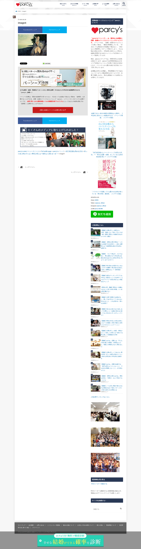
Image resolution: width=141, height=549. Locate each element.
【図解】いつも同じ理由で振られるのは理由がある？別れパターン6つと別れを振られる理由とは (111, 388)
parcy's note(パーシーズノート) (24, 4)
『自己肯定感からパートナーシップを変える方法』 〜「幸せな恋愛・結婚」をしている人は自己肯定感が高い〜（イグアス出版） (107, 155)
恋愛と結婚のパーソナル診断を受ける (52, 110)
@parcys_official (99, 203)
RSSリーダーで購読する (99, 484)
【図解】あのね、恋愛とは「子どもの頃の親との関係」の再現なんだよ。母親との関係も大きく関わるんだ (111, 343)
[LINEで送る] (46, 64)
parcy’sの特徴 (74, 4)
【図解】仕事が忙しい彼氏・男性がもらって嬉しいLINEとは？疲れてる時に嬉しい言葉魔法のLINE (112, 332)
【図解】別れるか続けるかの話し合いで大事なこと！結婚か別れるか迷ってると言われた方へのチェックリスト (111, 312)
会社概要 (31, 525)
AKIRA (97, 200)
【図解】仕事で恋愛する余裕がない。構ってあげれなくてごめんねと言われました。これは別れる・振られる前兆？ (111, 300)
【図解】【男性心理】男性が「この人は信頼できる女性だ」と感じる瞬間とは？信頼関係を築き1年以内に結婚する (111, 245)
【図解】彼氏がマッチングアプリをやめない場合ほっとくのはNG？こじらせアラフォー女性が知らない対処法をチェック (112, 278)
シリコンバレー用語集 (53, 525)
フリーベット (36, 527)
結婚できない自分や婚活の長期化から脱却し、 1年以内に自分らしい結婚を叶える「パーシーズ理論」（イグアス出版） (107, 115)
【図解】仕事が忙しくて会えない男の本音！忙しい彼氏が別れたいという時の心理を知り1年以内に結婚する (111, 355)
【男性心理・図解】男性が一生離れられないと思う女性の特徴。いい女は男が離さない (111, 289)
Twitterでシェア (54, 30)
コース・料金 (85, 4)
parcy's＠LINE (99, 208)
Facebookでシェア (30, 30)
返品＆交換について (68, 525)
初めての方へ (63, 4)
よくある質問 (105, 4)
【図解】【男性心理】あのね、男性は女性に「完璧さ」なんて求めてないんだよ (111, 378)
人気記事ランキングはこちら (100, 397)
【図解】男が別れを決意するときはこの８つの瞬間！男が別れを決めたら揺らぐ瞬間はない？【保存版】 (111, 267)
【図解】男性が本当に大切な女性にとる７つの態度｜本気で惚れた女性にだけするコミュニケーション (111, 323)
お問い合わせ (116, 4)
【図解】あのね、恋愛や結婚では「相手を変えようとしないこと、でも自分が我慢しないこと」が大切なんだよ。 (111, 367)
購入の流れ (100, 525)
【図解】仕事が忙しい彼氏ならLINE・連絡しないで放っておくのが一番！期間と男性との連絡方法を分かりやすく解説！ (112, 233)
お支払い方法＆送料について (85, 525)
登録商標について (111, 525)
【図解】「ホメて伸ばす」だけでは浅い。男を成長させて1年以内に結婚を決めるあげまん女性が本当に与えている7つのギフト (111, 257)
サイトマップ (21, 525)
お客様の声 (95, 4)
